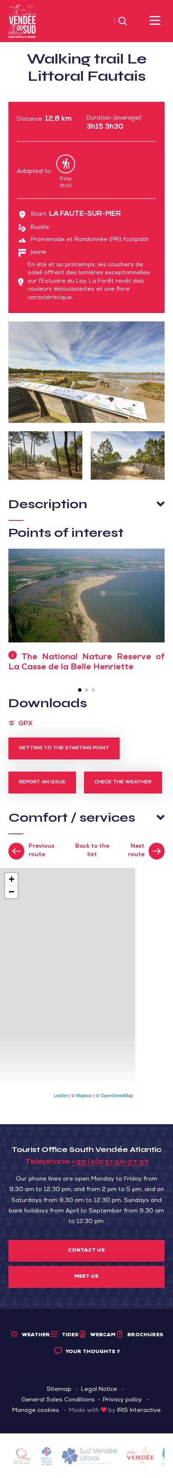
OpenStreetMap (117, 1095)
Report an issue (42, 782)
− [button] (11, 891)
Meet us (86, 1276)
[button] (79, 690)
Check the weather (123, 782)
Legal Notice (99, 1390)
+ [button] (11, 879)
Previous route (42, 851)
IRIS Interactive (139, 1411)
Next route (136, 851)
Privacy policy (122, 1400)
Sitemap (59, 1390)
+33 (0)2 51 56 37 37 (110, 1161)
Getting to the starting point (64, 748)
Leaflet (61, 1095)
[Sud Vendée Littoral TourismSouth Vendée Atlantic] (22, 21)
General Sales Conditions (58, 1400)
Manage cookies (35, 1411)
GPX (25, 724)
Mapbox (84, 1095)
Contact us (86, 1250)
